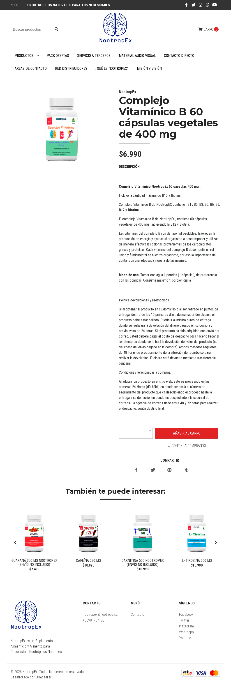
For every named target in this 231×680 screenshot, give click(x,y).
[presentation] (15, 542)
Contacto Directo (179, 55)
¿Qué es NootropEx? (112, 68)
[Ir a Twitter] (193, 4)
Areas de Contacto (31, 68)
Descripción (129, 166)
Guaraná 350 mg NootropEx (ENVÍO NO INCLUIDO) (34, 562)
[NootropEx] (115, 29)
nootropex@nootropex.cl (100, 614)
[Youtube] (214, 4)
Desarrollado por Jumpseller (31, 677)
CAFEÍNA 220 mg (88, 560)
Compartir (169, 460)
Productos (24, 55)
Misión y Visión (149, 68)
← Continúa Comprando (186, 446)
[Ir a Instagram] (200, 4)
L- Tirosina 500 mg (197, 560)
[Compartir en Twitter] (153, 470)
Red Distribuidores (71, 68)
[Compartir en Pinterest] (169, 470)
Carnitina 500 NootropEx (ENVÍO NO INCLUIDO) (143, 562)
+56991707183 (93, 620)
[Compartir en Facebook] (136, 470)
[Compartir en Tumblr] (186, 470)
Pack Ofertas (58, 55)
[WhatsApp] (207, 4)
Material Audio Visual (137, 55)
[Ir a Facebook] (186, 4)
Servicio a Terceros (94, 55)
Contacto (137, 614)
